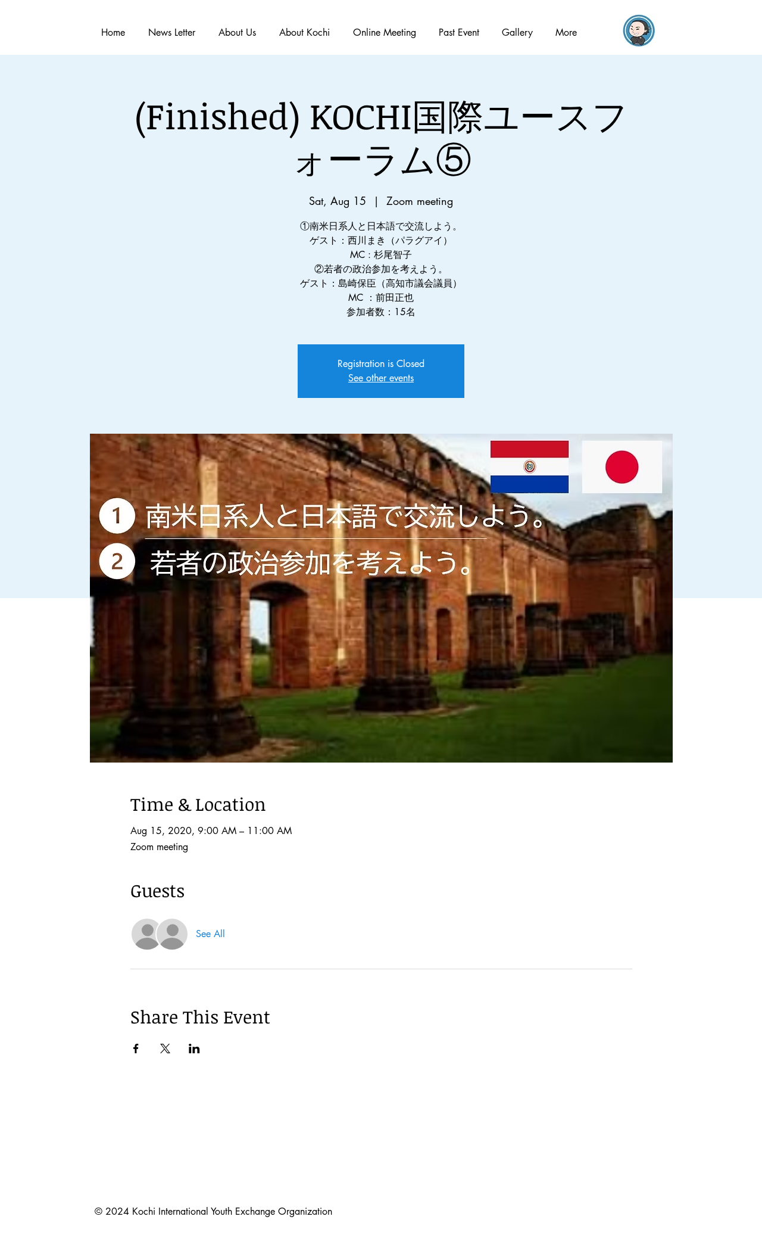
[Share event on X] (165, 1048)
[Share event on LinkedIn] (194, 1048)
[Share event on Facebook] (136, 1048)
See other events (381, 378)
